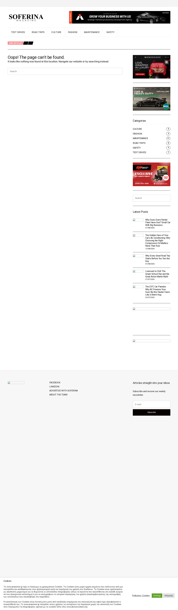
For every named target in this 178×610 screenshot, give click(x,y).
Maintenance (92, 32)
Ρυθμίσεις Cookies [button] (141, 595)
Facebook (54, 382)
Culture (56, 32)
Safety (110, 32)
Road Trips (38, 32)
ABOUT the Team (58, 394)
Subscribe (151, 412)
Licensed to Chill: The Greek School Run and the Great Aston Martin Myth (157, 274)
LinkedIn (54, 386)
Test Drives (18, 32)
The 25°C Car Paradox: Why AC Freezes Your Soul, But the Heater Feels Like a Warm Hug (157, 290)
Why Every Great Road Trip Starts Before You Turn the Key (63, 46)
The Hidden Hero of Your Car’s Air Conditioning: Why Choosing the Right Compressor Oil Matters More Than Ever (88, 43)
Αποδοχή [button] (157, 596)
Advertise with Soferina (63, 390)
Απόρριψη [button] (169, 596)
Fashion (72, 32)
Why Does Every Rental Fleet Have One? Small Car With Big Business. (67, 40)
